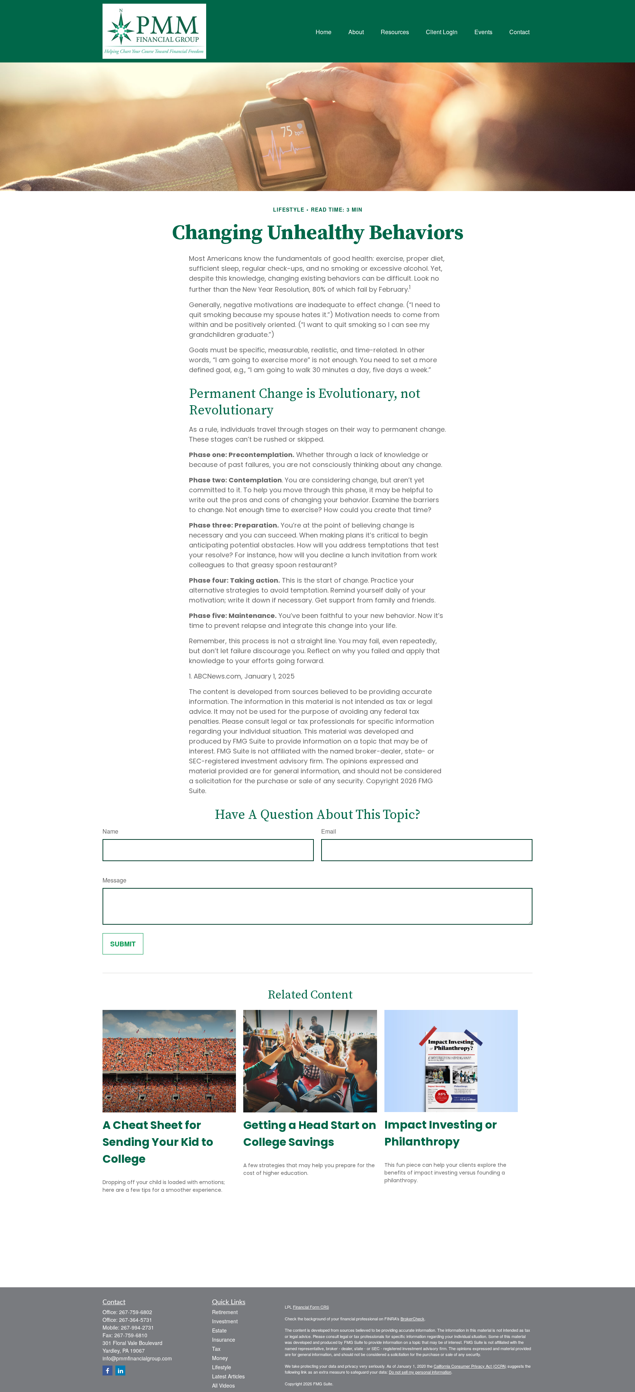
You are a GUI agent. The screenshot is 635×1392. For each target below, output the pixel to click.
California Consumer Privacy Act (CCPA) (470, 1366)
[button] (323, 31)
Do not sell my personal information (420, 1372)
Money (220, 1358)
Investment (225, 1321)
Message (114, 880)
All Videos (223, 1385)
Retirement (225, 1312)
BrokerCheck (412, 1318)
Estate (219, 1330)
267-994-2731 (137, 1327)
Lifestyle (221, 1367)
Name (110, 831)
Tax (216, 1348)
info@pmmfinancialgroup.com (137, 1358)
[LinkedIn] (120, 1370)
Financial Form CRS (311, 1307)
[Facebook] (107, 1370)
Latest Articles (228, 1376)
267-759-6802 (135, 1312)
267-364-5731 (135, 1319)
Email (328, 831)
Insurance (223, 1339)
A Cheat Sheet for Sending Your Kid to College (158, 1142)
